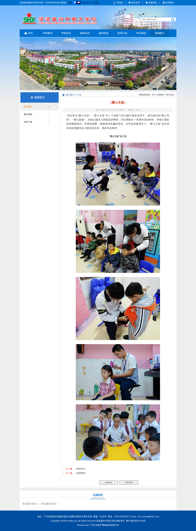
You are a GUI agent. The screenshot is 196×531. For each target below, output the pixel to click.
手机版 (119, 2)
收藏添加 (152, 2)
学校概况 (48, 33)
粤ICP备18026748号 (136, 521)
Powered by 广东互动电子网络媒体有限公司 (98, 525)
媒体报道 (104, 33)
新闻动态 (85, 33)
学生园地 (141, 33)
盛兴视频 (28, 114)
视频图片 (160, 33)
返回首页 (108, 482)
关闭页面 (128, 482)
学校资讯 (66, 33)
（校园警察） (80, 473)
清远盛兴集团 (48, 503)
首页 (30, 33)
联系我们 (170, 2)
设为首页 (135, 2)
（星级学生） (80, 469)
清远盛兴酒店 (29, 503)
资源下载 (28, 122)
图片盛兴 (28, 106)
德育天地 (122, 33)
